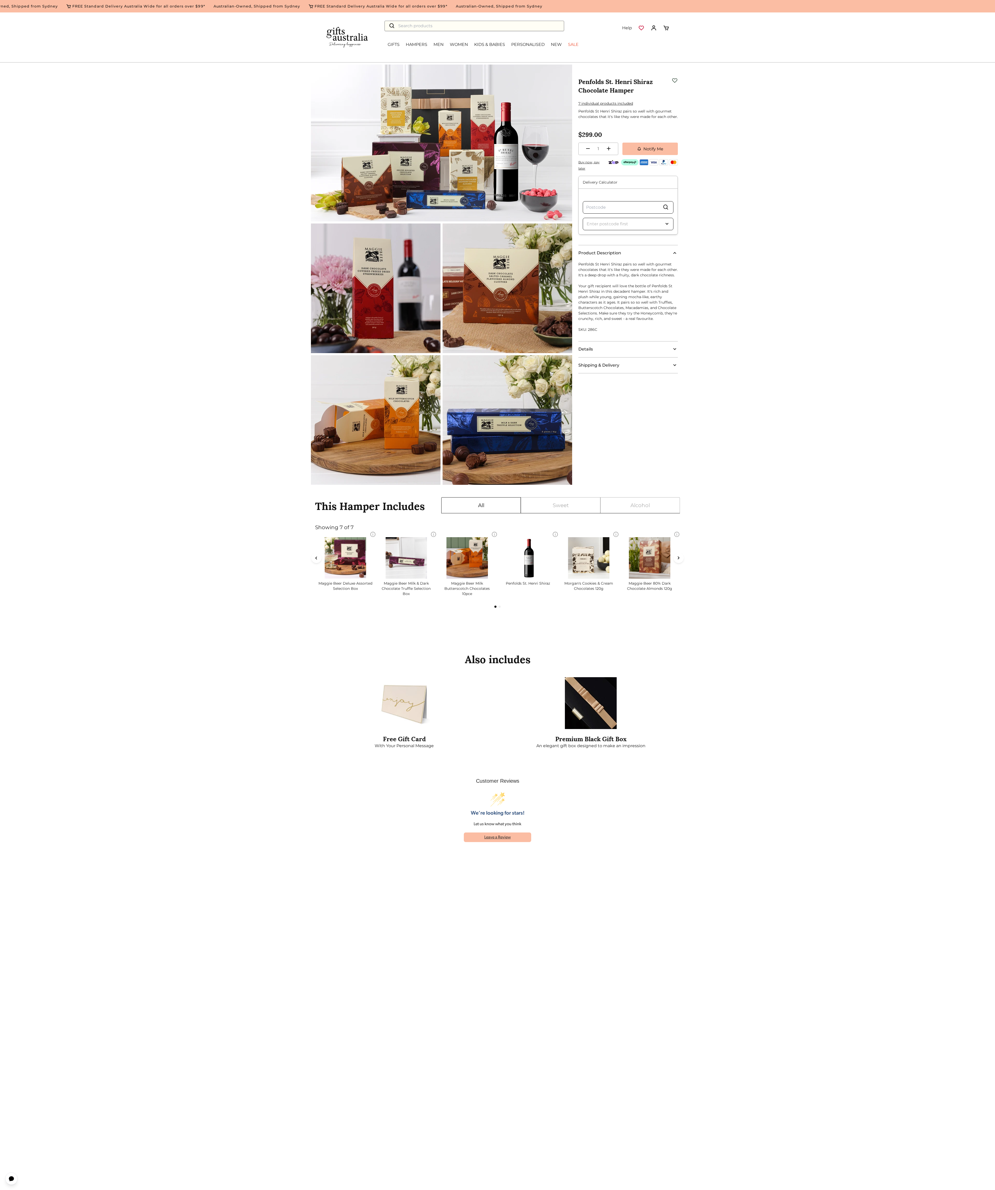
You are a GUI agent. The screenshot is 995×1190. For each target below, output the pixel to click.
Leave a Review (497, 837)
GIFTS (394, 44)
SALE (573, 44)
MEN (438, 44)
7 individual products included (605, 103)
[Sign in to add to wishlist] (675, 80)
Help (627, 27)
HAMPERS (416, 44)
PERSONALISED (528, 44)
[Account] (654, 28)
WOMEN (459, 44)
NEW (556, 44)
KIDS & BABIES (489, 44)
